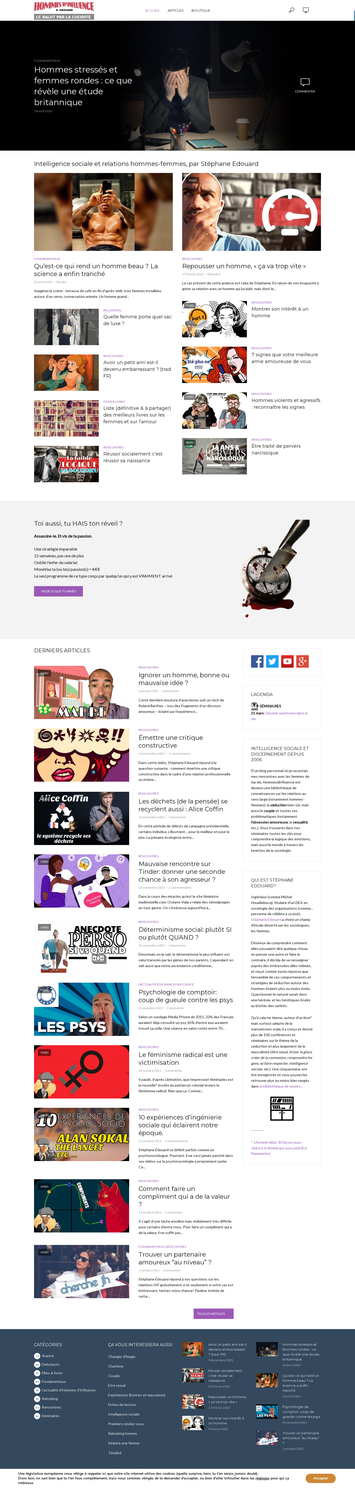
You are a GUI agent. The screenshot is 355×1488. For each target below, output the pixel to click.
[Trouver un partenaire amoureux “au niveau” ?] (267, 1438)
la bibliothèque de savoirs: (281, 1086)
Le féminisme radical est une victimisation (183, 1058)
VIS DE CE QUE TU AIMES (58, 591)
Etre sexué (117, 1385)
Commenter (305, 91)
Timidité (115, 1453)
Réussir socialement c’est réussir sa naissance (133, 457)
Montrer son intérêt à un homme (280, 312)
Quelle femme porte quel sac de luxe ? (137, 320)
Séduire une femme (124, 1443)
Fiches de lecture (122, 1404)
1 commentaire (179, 753)
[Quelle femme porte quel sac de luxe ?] (66, 327)
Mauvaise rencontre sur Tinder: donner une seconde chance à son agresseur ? (182, 871)
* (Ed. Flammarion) (279, 1148)
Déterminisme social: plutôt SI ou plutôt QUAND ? (185, 933)
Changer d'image (121, 1356)
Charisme (115, 1366)
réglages (262, 1478)
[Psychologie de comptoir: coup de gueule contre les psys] (267, 1411)
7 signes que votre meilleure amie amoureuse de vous (285, 358)
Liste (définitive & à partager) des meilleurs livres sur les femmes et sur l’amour (137, 415)
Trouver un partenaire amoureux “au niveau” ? (175, 1258)
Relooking (112, 310)
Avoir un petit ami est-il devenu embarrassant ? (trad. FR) (137, 369)
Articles (176, 10)
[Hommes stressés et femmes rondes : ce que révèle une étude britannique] (267, 1349)
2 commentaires (180, 887)
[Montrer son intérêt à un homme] (193, 1423)
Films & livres (114, 402)
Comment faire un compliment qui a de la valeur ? (184, 1196)
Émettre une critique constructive (171, 741)
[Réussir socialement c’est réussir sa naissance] (193, 1375)
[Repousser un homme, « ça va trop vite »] (193, 1402)
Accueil (152, 10)
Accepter (320, 1478)
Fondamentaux (47, 61)
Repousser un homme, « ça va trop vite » (244, 266)
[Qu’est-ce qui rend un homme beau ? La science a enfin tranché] (103, 212)
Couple (114, 1375)
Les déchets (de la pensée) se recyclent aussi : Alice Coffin (183, 805)
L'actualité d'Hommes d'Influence (166, 984)
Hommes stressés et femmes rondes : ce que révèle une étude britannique (83, 85)
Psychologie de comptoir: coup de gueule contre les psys (186, 996)
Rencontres (113, 356)
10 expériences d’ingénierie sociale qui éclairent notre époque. (180, 1125)
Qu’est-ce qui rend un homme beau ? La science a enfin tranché (96, 270)
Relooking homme (122, 1433)
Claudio (61, 282)
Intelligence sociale (124, 1414)
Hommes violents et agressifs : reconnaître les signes (286, 404)
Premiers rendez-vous (126, 1424)
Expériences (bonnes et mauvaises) (136, 1395)
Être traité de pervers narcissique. (276, 449)
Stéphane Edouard (266, 919)
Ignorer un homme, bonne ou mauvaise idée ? (184, 679)
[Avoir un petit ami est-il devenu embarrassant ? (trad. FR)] (66, 372)
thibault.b (213, 274)
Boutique (201, 10)
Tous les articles (211, 1314)
